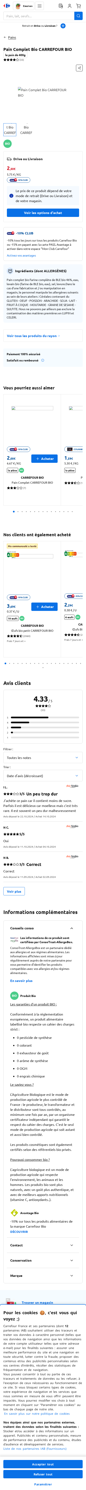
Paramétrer (43, 1484)
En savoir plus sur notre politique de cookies (37, 1414)
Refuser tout (43, 1474)
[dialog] (43, 1397)
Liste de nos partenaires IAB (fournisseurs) (34, 1449)
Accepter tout (43, 1464)
